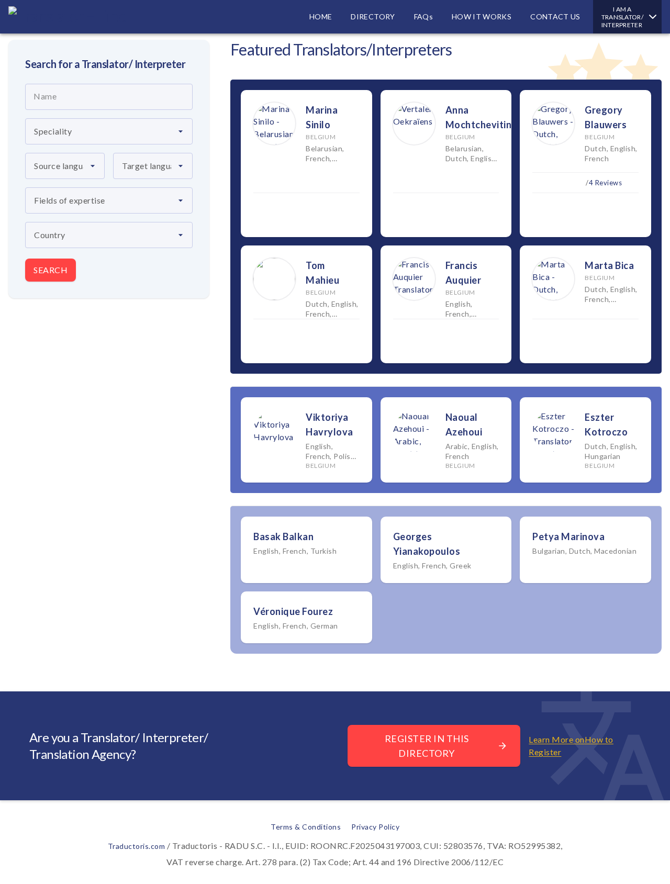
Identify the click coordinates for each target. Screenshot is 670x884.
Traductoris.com (136, 846)
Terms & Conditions (306, 826)
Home (320, 16)
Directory (373, 16)
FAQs (423, 16)
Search (51, 270)
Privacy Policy (375, 826)
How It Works (481, 16)
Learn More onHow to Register (571, 745)
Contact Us (555, 16)
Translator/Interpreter (622, 17)
